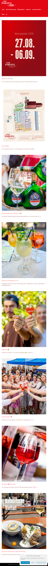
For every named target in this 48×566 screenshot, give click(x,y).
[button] (6, 14)
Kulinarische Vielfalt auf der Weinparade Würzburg (14, 551)
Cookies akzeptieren (25, 562)
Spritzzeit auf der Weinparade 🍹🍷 (10, 280)
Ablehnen (33, 562)
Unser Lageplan (5, 146)
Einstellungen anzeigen (41, 562)
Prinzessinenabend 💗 (7, 417)
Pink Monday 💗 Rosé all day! (9, 484)
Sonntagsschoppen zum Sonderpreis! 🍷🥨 (11, 213)
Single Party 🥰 (5, 349)
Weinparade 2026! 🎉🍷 (7, 78)
